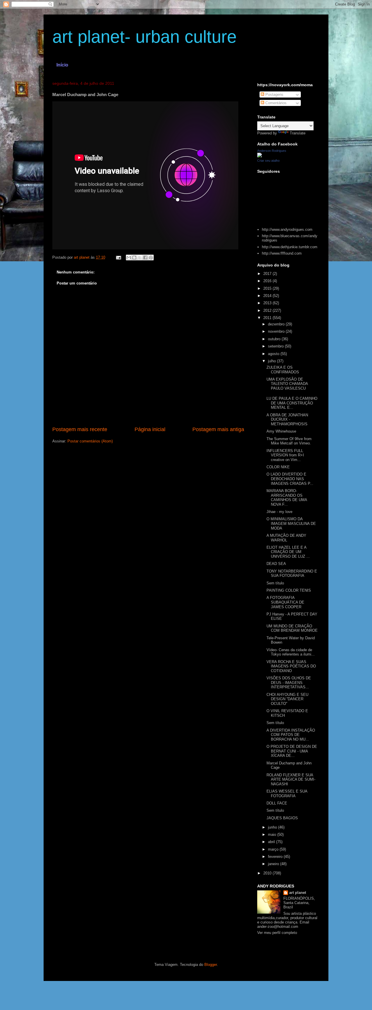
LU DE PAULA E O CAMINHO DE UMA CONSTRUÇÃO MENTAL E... (292, 403)
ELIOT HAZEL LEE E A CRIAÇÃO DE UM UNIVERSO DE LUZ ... (288, 552)
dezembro (277, 324)
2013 (268, 303)
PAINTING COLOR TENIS (289, 590)
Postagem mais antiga (218, 429)
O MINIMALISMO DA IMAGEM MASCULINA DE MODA (291, 523)
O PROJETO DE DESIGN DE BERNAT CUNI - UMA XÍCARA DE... (292, 751)
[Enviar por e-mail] (129, 257)
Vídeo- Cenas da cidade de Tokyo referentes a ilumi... (291, 652)
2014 (268, 296)
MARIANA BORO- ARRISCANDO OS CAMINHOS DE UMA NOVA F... (287, 498)
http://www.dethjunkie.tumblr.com (289, 247)
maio (272, 834)
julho (272, 361)
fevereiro (276, 856)
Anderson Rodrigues (271, 150)
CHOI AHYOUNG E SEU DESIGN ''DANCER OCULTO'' (287, 699)
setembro (276, 346)
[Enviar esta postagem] (118, 257)
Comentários (275, 103)
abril (272, 842)
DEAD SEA (276, 563)
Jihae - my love (279, 511)
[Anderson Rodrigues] (259, 156)
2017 (268, 273)
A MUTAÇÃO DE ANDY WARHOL (286, 537)
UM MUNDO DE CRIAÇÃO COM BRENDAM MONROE (292, 628)
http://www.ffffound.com (282, 253)
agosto (274, 354)
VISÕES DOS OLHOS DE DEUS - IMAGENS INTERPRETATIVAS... (289, 682)
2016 (268, 281)
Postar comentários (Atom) (90, 441)
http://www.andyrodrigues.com (287, 229)
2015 (268, 288)
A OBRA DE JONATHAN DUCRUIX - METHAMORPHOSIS (287, 419)
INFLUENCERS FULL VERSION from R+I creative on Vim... (285, 455)
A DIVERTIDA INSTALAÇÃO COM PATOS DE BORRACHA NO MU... (291, 734)
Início (62, 64)
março (274, 849)
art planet (297, 892)
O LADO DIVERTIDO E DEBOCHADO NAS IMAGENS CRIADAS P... (290, 478)
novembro (277, 331)
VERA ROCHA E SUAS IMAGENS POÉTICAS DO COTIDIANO (291, 666)
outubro (275, 339)
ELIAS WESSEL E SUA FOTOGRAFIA (287, 793)
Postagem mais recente (79, 429)
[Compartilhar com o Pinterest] (151, 257)
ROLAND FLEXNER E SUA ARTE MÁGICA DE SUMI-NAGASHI (291, 779)
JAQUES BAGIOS (282, 818)
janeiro (274, 864)
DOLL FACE (277, 803)
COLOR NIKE (278, 467)
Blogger (210, 964)
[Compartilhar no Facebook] (145, 257)
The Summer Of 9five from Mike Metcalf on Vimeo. (289, 441)
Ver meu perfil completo (277, 932)
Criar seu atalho (268, 160)
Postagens (273, 94)
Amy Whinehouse (281, 431)
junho (273, 827)
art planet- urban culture (144, 36)
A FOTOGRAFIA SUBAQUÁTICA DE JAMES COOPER (285, 602)
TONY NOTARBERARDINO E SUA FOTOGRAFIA (292, 573)
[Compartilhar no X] (140, 257)
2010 (268, 873)
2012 (268, 310)
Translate (297, 133)
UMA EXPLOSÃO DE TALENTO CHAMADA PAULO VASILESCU (287, 383)
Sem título (275, 583)
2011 (268, 318)
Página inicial (150, 429)
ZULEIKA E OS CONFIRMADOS (283, 369)
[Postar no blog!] (134, 257)
